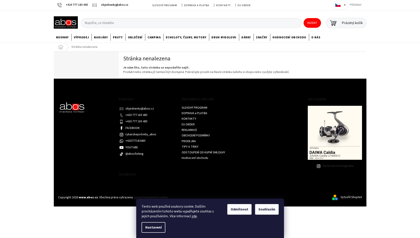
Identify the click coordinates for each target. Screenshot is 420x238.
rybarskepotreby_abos (140, 134)
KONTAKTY (223, 5)
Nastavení (153, 227)
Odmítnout (239, 209)
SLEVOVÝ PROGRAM (164, 5)
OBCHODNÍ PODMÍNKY (196, 135)
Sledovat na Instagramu (338, 166)
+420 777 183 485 (136, 115)
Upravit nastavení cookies (151, 197)
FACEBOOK (132, 128)
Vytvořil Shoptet (351, 197)
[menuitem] (62, 37)
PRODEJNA (189, 141)
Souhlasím (266, 209)
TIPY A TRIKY (190, 147)
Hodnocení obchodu (195, 158)
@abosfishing (134, 154)
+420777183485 (135, 141)
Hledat (312, 23)
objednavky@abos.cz (139, 108)
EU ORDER (244, 5)
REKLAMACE (189, 130)
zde (194, 216)
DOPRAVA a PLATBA (196, 5)
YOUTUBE (131, 147)
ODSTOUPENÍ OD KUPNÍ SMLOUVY (203, 152)
